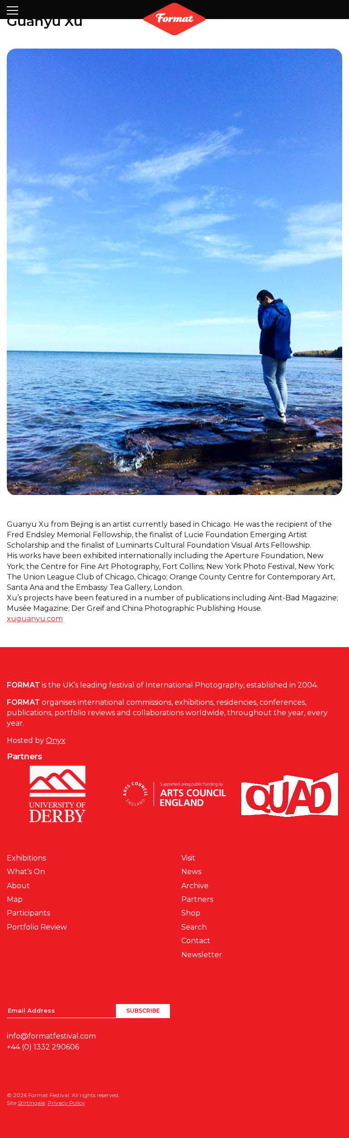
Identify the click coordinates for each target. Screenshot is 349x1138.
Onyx (55, 740)
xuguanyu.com (35, 618)
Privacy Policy (66, 1102)
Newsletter (201, 954)
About (18, 885)
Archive (195, 885)
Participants (28, 913)
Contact (195, 940)
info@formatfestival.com (51, 1036)
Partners (197, 899)
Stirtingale (31, 1102)
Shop (190, 913)
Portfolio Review (37, 927)
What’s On (26, 871)
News (191, 871)
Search (194, 927)
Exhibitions (26, 858)
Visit (188, 858)
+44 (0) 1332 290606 (43, 1047)
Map (15, 899)
